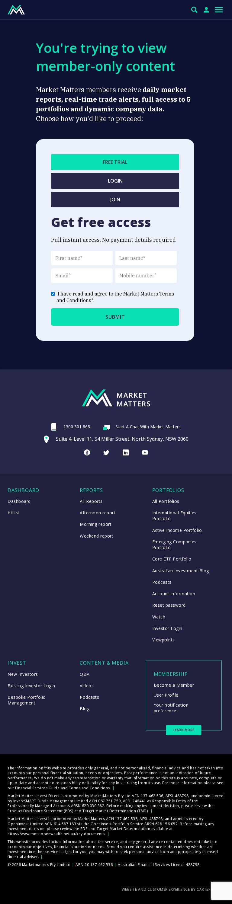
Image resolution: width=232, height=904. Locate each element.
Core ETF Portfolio (172, 559)
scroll (223, 890)
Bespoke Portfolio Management (27, 700)
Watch (159, 617)
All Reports (91, 501)
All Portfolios (165, 501)
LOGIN (115, 180)
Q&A (85, 674)
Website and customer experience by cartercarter (173, 889)
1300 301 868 (76, 427)
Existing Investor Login (31, 685)
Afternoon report (97, 513)
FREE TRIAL (115, 162)
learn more (183, 730)
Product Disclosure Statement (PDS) (40, 810)
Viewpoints (163, 640)
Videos (87, 685)
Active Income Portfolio (177, 530)
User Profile (166, 695)
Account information (173, 593)
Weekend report (96, 536)
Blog (84, 708)
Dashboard (19, 501)
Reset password (169, 605)
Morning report (95, 524)
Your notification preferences (171, 708)
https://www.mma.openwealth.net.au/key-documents (56, 833)
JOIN (115, 199)
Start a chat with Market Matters (148, 427)
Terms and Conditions (89, 788)
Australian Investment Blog (180, 570)
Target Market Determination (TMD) (115, 810)
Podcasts (162, 582)
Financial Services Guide (37, 788)
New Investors (23, 674)
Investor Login (167, 628)
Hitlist (14, 513)
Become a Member (174, 685)
